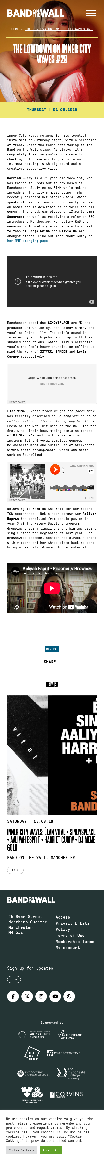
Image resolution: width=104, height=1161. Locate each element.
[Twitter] (27, 996)
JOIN (14, 979)
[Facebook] (13, 996)
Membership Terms (75, 941)
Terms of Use (70, 935)
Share (50, 662)
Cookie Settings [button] (21, 1150)
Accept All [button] (51, 1150)
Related (52, 684)
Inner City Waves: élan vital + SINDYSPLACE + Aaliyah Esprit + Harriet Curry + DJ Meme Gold (51, 839)
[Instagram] (41, 996)
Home (15, 29)
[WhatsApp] (69, 996)
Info (15, 870)
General (52, 649)
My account (68, 947)
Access (63, 917)
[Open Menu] (91, 13)
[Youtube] (55, 996)
